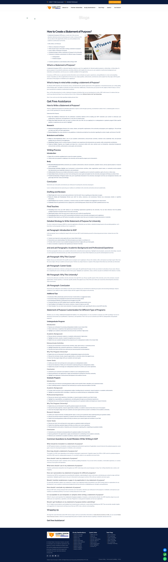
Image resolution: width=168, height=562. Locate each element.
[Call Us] (165, 554)
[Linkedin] (53, 556)
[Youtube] (55, 556)
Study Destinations (89, 7)
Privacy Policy (102, 559)
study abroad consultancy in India (101, 514)
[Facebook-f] (47, 556)
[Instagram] (50, 556)
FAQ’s (119, 559)
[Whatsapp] (58, 556)
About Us (65, 7)
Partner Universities (76, 7)
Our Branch (117, 7)
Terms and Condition (111, 559)
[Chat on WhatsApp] (165, 559)
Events (109, 7)
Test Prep (101, 7)
